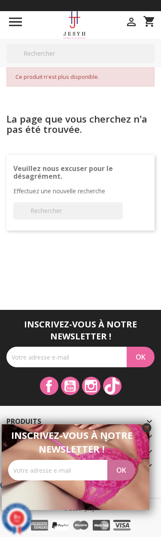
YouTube (70, 386)
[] (151, 62)
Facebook (49, 386)
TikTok (112, 386)
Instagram (91, 386)
